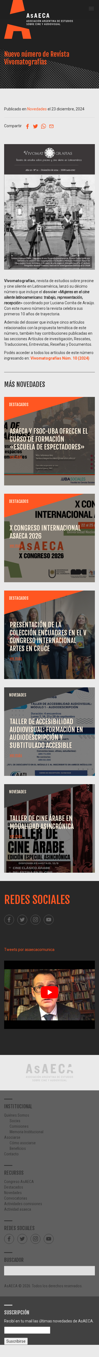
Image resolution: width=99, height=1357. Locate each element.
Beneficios (18, 1148)
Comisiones (19, 1126)
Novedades (37, 109)
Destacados (13, 1187)
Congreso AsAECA (19, 1181)
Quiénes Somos (16, 1115)
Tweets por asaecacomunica (29, 949)
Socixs (15, 1121)
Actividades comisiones (23, 1204)
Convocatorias (15, 1198)
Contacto (11, 1154)
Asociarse (12, 1137)
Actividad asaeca (17, 1209)
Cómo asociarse (23, 1143)
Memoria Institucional (26, 1132)
